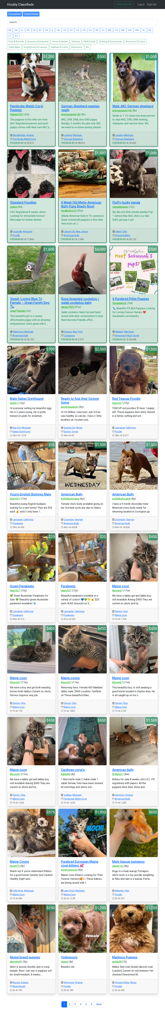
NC (28, 30)
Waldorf (119, 331)
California (131, 427)
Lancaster (120, 427)
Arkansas (29, 890)
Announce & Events (135, 41)
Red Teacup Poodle (126, 399)
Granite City (69, 427)
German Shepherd (73, 139)
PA (46, 30)
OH (16, 30)
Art (87, 47)
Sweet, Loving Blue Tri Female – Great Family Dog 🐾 (29, 302)
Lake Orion (69, 890)
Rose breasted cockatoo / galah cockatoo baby (80, 301)
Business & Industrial (38, 41)
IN (34, 30)
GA (84, 30)
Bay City (17, 427)
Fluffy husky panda (126, 202)
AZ (16, 36)
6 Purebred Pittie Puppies (130, 299)
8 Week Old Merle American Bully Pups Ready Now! (81, 204)
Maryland (129, 331)
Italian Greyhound (21, 431)
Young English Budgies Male (30, 494)
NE (150, 30)
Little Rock (18, 890)
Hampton (119, 795)
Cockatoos (69, 335)
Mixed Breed (19, 986)
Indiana (24, 982)
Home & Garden (60, 41)
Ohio (124, 231)
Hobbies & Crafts (59, 47)
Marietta (119, 890)
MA (137, 30)
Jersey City (69, 231)
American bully (123, 770)
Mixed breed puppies (25, 957)
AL (143, 30)
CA (64, 30)
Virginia (30, 135)
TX (77, 30)
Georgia (79, 519)
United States (31, 14)
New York (77, 331)
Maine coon (120, 586)
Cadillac (68, 795)
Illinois (79, 427)
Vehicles (76, 41)
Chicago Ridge (122, 982)
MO (130, 30)
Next (99, 1004)
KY (71, 30)
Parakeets (18, 523)
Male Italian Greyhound (27, 399)
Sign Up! (152, 4)
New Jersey (82, 231)
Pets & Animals (16, 41)
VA (58, 30)
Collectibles (14, 47)
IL (52, 30)
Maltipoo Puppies (124, 957)
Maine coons (70, 678)
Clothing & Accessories (110, 41)
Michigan (77, 135)
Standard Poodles (23, 202)
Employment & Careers (35, 47)
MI (10, 30)
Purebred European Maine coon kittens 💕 (79, 863)
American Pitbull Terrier (127, 335)
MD (123, 30)
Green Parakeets (22, 586)
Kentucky (27, 231)
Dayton (118, 611)
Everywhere (15, 14)
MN (109, 30)
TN (116, 30)
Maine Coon (121, 615)
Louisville (17, 231)
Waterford (18, 331)
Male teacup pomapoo (128, 862)
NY (40, 30)
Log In (141, 4)
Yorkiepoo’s (69, 957)
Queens (68, 331)
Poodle (16, 235)
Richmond (69, 982)
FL (22, 30)
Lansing (68, 135)
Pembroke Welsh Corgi (24, 139)
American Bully (71, 235)
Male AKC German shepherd (132, 106)
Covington (69, 519)
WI (97, 30)
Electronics (76, 47)
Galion (118, 231)
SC (103, 30)
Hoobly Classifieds (20, 4)
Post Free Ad (123, 4)
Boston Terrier (71, 431)
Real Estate (89, 41)
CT (10, 36)
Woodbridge (19, 135)
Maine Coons (19, 862)
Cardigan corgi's (73, 770)
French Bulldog (122, 235)
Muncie (16, 982)
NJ (90, 30)
